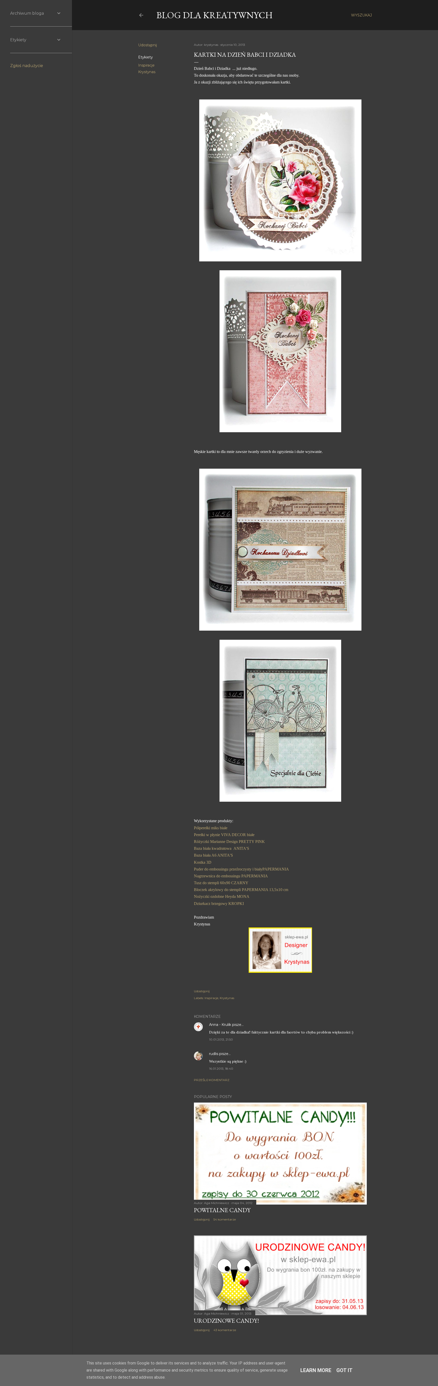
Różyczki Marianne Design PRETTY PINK (229, 841)
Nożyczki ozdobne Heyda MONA (221, 896)
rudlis (213, 1053)
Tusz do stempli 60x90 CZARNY (221, 883)
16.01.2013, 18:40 (221, 1068)
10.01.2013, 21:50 (221, 1039)
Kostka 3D (202, 862)
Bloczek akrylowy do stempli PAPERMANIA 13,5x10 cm (241, 889)
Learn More (315, 1370)
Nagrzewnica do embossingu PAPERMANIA (231, 876)
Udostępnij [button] (147, 45)
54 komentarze (224, 1219)
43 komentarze (224, 1330)
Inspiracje (146, 65)
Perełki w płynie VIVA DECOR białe (224, 835)
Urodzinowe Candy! (226, 1321)
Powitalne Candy (222, 1210)
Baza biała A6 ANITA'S (213, 855)
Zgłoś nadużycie (26, 65)
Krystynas (146, 72)
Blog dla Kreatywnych (214, 15)
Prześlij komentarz (211, 1080)
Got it (344, 1370)
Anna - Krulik (220, 1024)
